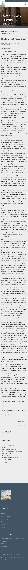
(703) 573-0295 (7, 555)
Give (2, 522)
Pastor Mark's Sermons (9, 449)
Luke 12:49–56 (21, 410)
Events (4, 447)
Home (4, 513)
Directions (3, 524)
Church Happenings (8, 445)
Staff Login (4, 530)
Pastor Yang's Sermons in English (10, 43)
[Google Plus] (9, 415)
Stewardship (6, 455)
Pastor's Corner (5, 44)
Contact (3, 527)
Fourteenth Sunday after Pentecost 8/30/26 (13, 539)
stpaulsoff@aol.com (19, 555)
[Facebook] (6, 415)
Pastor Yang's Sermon (7, 412)
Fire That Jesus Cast (11, 410)
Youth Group (4, 519)
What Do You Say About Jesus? (17, 424)
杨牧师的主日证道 (6, 460)
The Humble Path (6, 431)
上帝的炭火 (3, 543)
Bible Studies (6, 443)
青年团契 (4, 462)
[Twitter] (12, 415)
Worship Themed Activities (10, 458)
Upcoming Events (5, 516)
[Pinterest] (15, 415)
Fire (5, 410)
